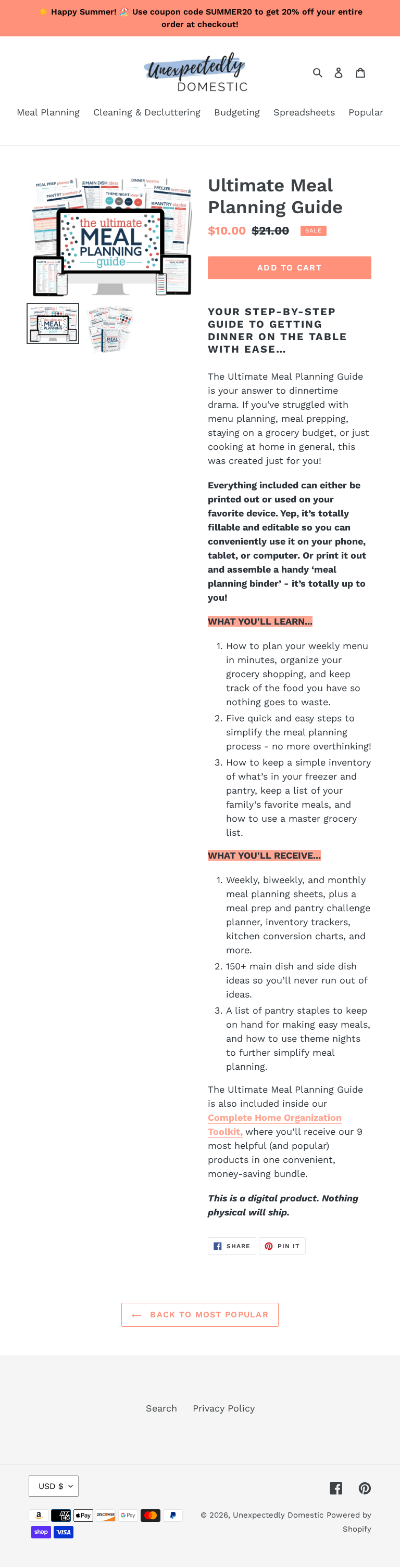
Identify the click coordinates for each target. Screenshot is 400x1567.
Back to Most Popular (208, 1314)
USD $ (51, 1486)
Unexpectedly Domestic (278, 1515)
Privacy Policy (224, 1408)
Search (161, 1408)
